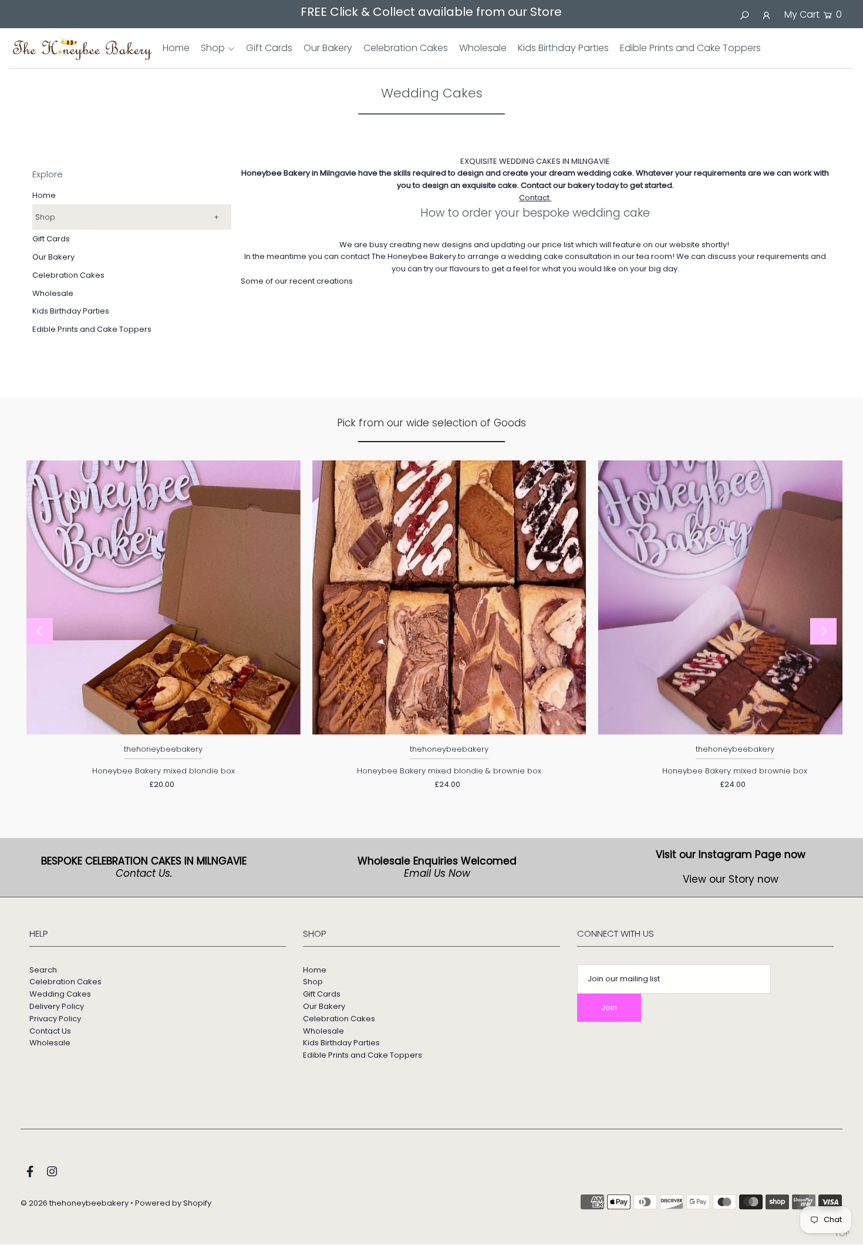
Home (44, 195)
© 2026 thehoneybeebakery (75, 1203)
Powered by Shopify (173, 1203)
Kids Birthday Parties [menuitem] (563, 48)
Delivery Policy (56, 1006)
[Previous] (39, 631)
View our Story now (730, 879)
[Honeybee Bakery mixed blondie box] (163, 597)
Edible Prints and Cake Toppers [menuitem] (690, 48)
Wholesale (52, 293)
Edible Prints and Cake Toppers (91, 329)
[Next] (823, 631)
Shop (45, 217)
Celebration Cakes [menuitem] (405, 48)
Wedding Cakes (60, 994)
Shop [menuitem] (213, 48)
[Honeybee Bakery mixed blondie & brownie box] (449, 597)
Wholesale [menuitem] (483, 48)
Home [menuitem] (176, 48)
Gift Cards (51, 238)
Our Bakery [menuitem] (328, 48)
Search (43, 969)
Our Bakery (53, 257)
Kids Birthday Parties (70, 311)
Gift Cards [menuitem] (269, 48)
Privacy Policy (55, 1018)
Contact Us (50, 1031)
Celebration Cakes (68, 275)
